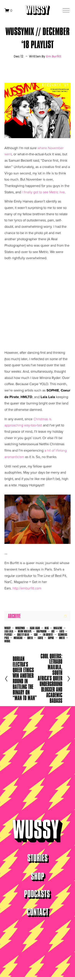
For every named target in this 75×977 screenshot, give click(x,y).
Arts (61, 631)
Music (7, 641)
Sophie (51, 638)
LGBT (36, 635)
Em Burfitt (54, 56)
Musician (18, 638)
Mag (46, 628)
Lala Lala (8, 631)
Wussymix (20, 628)
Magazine (57, 628)
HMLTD (62, 638)
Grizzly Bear (23, 635)
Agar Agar (35, 628)
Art (53, 631)
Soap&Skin (41, 631)
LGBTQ (40, 638)
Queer (30, 638)
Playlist (8, 635)
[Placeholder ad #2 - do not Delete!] (24, 599)
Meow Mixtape (25, 631)
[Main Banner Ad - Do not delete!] (22, 71)
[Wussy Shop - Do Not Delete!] (21, 606)
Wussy (7, 628)
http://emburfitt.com (26, 588)
